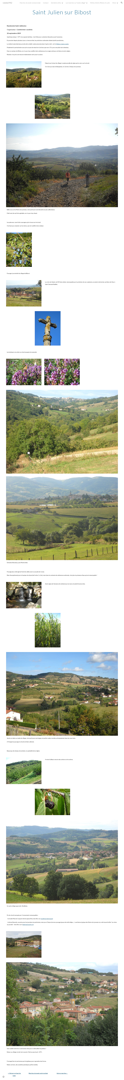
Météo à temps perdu (62, 44)
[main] (62, 12)
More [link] (114, 3)
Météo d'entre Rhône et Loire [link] (100, 3)
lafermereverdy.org (28, 924)
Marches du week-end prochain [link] (30, 3)
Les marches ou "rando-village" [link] (76, 3)
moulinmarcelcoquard (47, 918)
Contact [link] (45, 3)
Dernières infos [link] (56, 3)
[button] (121, 2)
